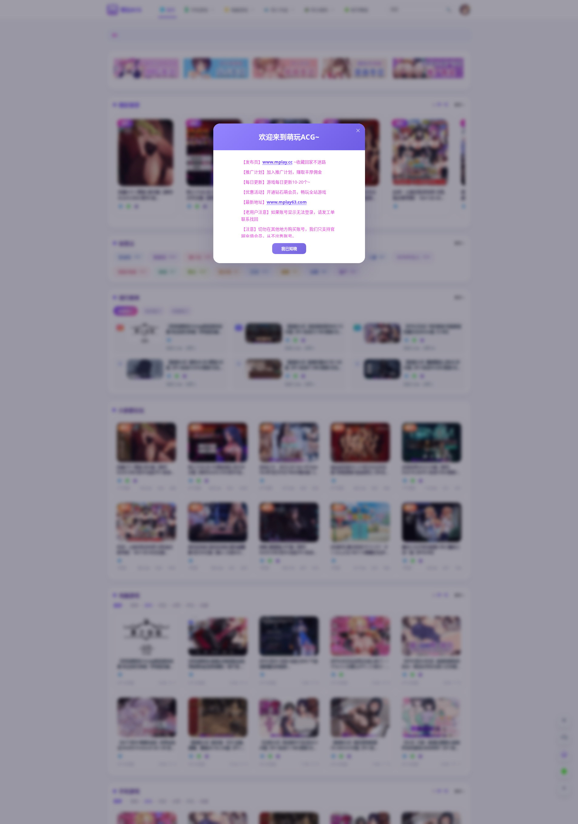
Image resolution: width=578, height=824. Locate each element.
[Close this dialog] (358, 130)
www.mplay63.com (287, 202)
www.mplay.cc (277, 162)
